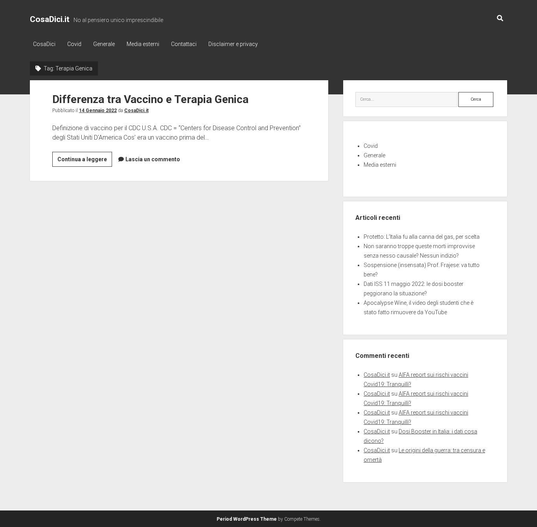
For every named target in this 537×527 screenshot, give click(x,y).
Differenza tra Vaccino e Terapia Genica (150, 99)
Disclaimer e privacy (233, 44)
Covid (74, 44)
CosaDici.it (50, 19)
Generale (104, 44)
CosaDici (44, 44)
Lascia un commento (152, 159)
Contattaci (184, 44)
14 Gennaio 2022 (98, 110)
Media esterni (143, 44)
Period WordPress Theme (247, 519)
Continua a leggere (84, 161)
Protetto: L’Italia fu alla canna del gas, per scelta (422, 237)
